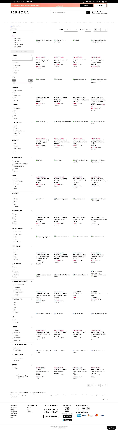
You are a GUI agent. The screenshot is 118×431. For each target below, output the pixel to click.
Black (15, 214)
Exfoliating (16, 100)
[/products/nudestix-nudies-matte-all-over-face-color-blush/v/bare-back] (99, 282)
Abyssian (16, 62)
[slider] (14, 83)
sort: (61, 29)
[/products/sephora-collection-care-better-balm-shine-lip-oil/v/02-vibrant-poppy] (44, 321)
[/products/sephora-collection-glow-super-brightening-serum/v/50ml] (99, 321)
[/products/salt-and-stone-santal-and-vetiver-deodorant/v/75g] (81, 282)
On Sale (16, 368)
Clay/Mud (16, 274)
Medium (16, 199)
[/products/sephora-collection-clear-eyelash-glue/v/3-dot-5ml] (62, 358)
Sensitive (16, 118)
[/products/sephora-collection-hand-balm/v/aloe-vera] (62, 167)
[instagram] (88, 410)
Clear (15, 221)
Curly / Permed (17, 148)
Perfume (16, 259)
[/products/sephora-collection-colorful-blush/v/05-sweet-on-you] (44, 206)
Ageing (15, 126)
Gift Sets (16, 249)
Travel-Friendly (17, 350)
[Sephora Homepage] (20, 13)
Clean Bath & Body (18, 44)
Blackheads (16, 128)
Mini (15, 320)
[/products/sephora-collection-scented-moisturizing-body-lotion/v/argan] (81, 86)
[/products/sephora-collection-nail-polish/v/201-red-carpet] (44, 167)
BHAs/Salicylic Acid (18, 292)
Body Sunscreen (18, 90)
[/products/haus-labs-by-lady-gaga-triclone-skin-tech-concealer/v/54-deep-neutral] (81, 129)
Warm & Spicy (17, 241)
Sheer (15, 201)
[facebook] (78, 410)
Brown (15, 219)
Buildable (16, 206)
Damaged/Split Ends (19, 166)
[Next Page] (105, 30)
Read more (104, 399)
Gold (15, 224)
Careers (12, 409)
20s (15, 302)
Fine (15, 153)
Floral (15, 236)
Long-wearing (17, 332)
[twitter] (83, 410)
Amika (15, 67)
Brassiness (16, 161)
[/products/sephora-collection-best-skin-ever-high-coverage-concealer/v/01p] (62, 282)
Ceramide (16, 294)
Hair (15, 252)
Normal (15, 113)
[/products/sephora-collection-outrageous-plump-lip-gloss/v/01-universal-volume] (81, 243)
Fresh (15, 239)
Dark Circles (17, 133)
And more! (59, 5)
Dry (14, 110)
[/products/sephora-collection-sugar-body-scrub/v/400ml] (81, 321)
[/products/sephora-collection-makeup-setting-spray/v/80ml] (44, 129)
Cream (15, 277)
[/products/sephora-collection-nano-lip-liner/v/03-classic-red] (62, 321)
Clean (13, 36)
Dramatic (16, 178)
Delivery (29, 407)
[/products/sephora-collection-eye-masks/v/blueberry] (81, 48)
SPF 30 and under (18, 358)
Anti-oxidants (17, 289)
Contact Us (29, 411)
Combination (17, 108)
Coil (15, 143)
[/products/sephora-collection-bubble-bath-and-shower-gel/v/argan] (99, 358)
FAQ (28, 409)
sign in (86, 5)
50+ (15, 310)
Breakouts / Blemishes (19, 130)
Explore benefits (51, 416)
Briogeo (15, 72)
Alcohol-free (17, 287)
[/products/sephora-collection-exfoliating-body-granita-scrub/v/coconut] (62, 129)
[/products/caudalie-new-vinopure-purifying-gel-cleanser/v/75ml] (44, 358)
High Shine (16, 183)
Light (15, 204)
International (14, 415)
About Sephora (14, 407)
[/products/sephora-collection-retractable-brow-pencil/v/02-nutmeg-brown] (99, 243)
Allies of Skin (17, 65)
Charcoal (16, 272)
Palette (15, 257)
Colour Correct (17, 95)
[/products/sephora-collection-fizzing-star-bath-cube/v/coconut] (81, 206)
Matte (15, 186)
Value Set (16, 322)
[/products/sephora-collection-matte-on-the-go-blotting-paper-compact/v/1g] (99, 206)
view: (82, 29)
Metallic (16, 188)
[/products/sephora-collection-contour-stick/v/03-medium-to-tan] (62, 86)
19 (102, 385)
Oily (15, 115)
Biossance (16, 70)
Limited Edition (17, 348)
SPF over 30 (17, 360)
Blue (15, 216)
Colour (15, 93)
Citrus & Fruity (17, 231)
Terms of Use (14, 413)
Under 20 (16, 312)
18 (98, 385)
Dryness (16, 135)
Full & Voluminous (18, 181)
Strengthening (17, 340)
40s (15, 307)
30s (15, 305)
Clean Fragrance (17, 46)
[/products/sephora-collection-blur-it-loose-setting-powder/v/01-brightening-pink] (62, 243)
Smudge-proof (17, 337)
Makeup (16, 254)
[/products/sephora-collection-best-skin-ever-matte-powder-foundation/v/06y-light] (81, 167)
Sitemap (13, 417)
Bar (14, 269)
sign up (100, 5)
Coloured (16, 146)
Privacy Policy (14, 411)
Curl (15, 98)
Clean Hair (16, 42)
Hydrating (16, 330)
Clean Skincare (17, 38)
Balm (15, 267)
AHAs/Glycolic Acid (19, 284)
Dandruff (16, 168)
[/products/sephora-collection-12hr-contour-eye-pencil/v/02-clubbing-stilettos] (62, 206)
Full (14, 196)
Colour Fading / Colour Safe (20, 163)
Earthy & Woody (18, 234)
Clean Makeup (17, 40)
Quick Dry (16, 335)
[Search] (88, 12)
